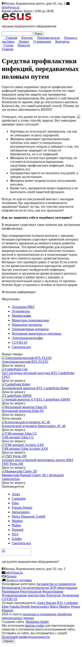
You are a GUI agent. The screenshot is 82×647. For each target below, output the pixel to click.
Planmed (17, 529)
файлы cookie (34, 625)
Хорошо (8, 641)
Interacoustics (21, 512)
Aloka (16, 494)
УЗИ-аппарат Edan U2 (17, 437)
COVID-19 (19, 342)
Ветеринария (11, 587)
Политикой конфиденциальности (26, 637)
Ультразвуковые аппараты (30, 329)
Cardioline (19, 498)
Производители (48, 37)
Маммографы (21, 315)
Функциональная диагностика (23, 595)
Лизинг (24, 41)
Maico (54, 606)
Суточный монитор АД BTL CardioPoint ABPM (36, 399)
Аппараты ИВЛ (23, 307)
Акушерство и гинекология (56, 584)
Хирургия (53, 595)
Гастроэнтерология (35, 587)
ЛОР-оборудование (63, 587)
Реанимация (10, 591)
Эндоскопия (70, 595)
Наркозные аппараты (27, 324)
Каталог (27, 37)
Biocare (51, 603)
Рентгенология (30, 591)
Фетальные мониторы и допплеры (36, 333)
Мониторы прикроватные (30, 320)
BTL (60, 603)
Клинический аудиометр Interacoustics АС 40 (34, 426)
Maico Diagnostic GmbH (28, 516)
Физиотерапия (52, 591)
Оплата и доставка (18, 580)
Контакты (62, 41)
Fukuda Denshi (22, 507)
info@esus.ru (10, 7)
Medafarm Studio (37, 621)
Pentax (75, 606)
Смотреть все (21, 347)
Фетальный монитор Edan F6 (23, 411)
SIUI (15, 534)
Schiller (17, 538)
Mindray (17, 521)
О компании (42, 41)
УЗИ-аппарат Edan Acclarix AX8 (25, 448)
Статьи (8, 45)
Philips (16, 525)
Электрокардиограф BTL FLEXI (25, 361)
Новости (24, 45)
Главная (11, 37)
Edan (15, 503)
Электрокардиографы (27, 338)
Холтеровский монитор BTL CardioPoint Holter (35, 388)
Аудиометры (21, 311)
